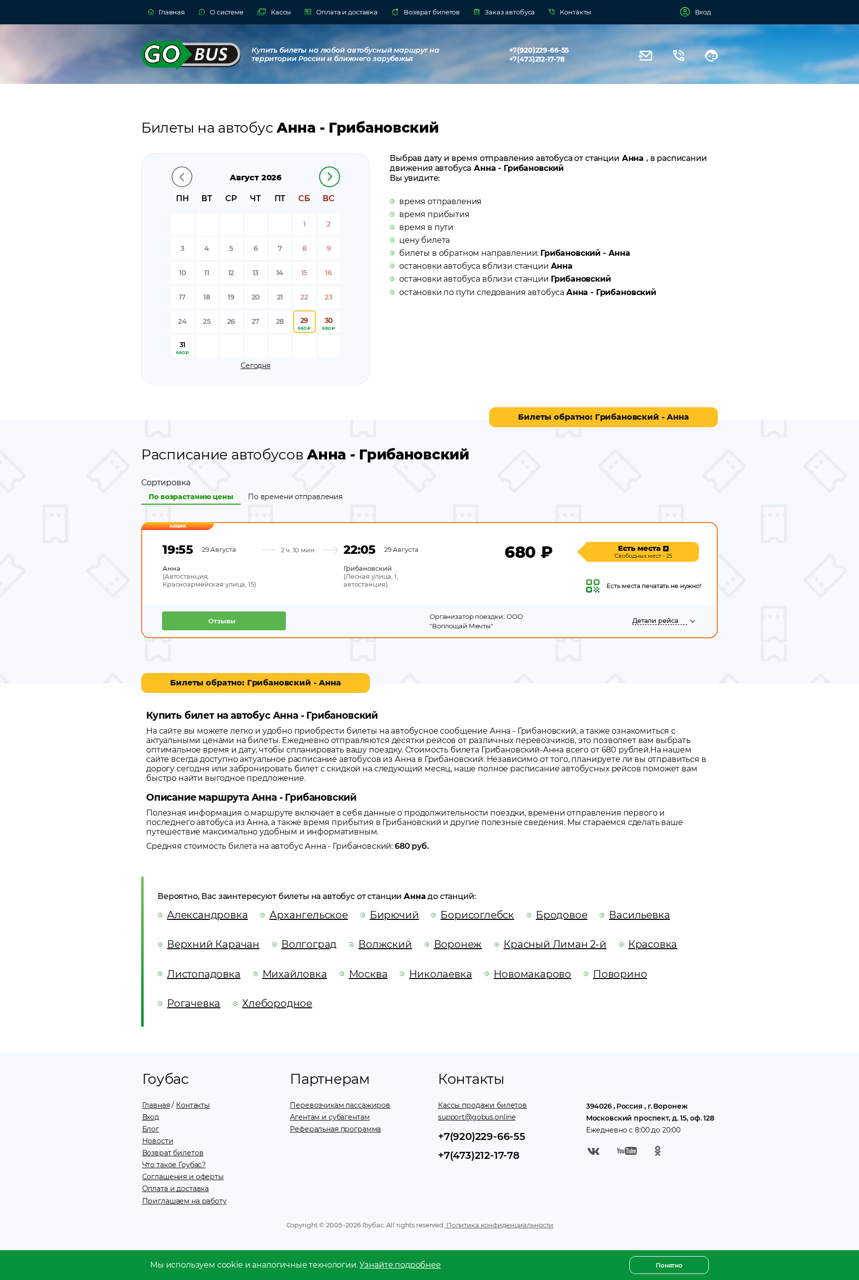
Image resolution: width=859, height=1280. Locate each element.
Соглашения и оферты (183, 1176)
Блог (150, 1129)
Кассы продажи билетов (482, 1105)
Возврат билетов (173, 1152)
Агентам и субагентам (329, 1117)
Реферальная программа (335, 1129)
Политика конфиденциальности (499, 1225)
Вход (150, 1117)
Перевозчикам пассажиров (340, 1105)
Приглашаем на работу (184, 1201)
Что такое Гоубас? (174, 1164)
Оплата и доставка (175, 1188)
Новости (157, 1140)
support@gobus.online (476, 1117)
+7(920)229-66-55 (539, 50)
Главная (156, 1105)
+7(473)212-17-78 (537, 59)
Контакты (193, 1105)
